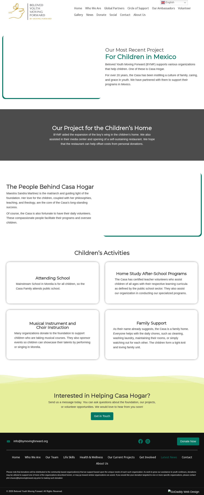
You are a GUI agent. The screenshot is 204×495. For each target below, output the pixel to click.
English (169, 2)
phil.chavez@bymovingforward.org (21, 478)
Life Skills (69, 457)
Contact (187, 457)
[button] (102, 416)
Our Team (52, 457)
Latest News (169, 457)
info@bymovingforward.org (31, 441)
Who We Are (33, 457)
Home (16, 457)
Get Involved (147, 457)
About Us (102, 463)
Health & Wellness (91, 457)
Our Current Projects (121, 457)
